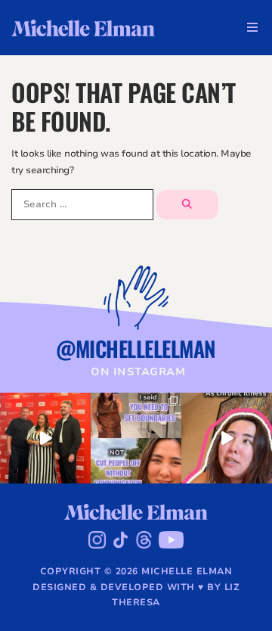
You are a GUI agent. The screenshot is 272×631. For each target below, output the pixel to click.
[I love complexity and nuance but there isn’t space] (136, 438)
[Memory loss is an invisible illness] (226, 438)
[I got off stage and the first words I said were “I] (45, 438)
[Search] (187, 204)
